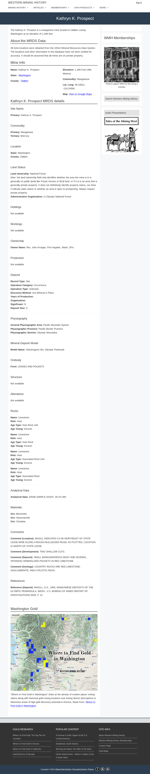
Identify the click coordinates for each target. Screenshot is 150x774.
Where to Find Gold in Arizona (26, 744)
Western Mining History (27, 2)
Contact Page (105, 746)
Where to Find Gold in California (27, 749)
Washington (25, 75)
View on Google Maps (80, 94)
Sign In (139, 3)
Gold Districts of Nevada (23, 754)
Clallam (24, 81)
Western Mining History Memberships (115, 740)
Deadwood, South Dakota (67, 744)
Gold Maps (103, 751)
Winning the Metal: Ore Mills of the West (73, 749)
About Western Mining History (112, 735)
